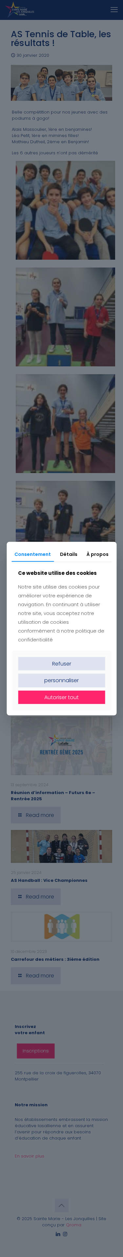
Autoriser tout (61, 697)
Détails (68, 554)
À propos (98, 554)
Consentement (32, 554)
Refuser (61, 663)
